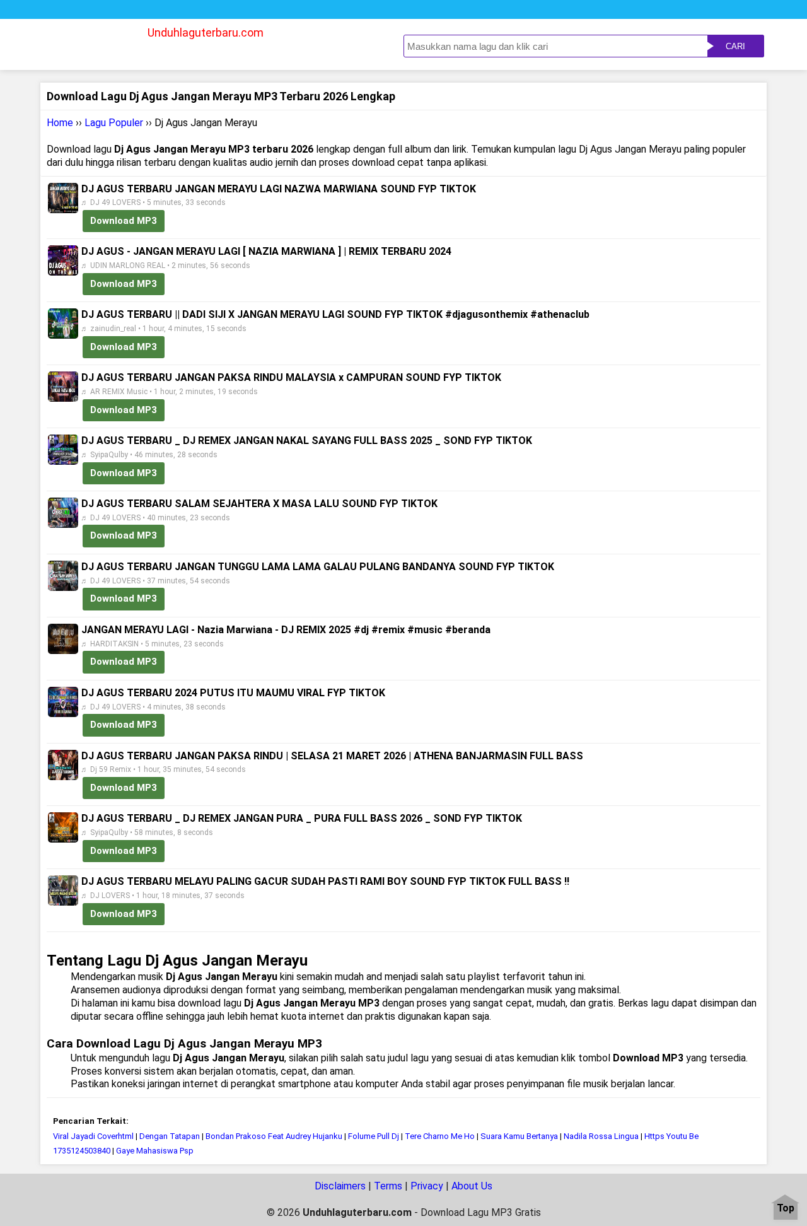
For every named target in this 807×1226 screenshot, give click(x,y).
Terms (388, 1186)
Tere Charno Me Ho (440, 1136)
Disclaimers (340, 1186)
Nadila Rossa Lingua (601, 1136)
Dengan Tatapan (169, 1136)
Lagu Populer (113, 123)
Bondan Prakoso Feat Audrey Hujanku (274, 1136)
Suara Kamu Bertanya (519, 1136)
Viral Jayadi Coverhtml (93, 1136)
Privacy (426, 1186)
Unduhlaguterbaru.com (206, 32)
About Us (471, 1186)
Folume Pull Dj (373, 1136)
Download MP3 (123, 220)
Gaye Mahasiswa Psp (155, 1150)
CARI (735, 46)
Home (60, 123)
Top (785, 1208)
